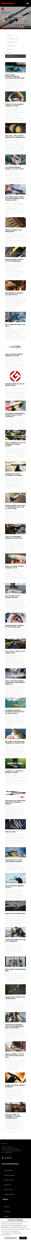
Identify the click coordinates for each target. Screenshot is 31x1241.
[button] (27, 3)
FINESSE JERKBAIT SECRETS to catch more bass (14, 260)
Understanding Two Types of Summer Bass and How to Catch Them (15, 507)
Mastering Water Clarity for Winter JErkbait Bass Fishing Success (14, 198)
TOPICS (9, 49)
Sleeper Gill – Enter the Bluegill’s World (14, 771)
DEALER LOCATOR (9, 1180)
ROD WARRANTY (8, 1170)
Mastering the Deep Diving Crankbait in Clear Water (15, 742)
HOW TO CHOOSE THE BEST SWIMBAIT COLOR (14, 567)
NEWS (9, 35)
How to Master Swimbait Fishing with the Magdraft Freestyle (15, 682)
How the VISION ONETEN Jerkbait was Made (13, 354)
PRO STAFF (11, 39)
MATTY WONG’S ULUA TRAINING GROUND (12, 596)
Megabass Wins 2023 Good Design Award (15, 384)
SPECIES (10, 46)
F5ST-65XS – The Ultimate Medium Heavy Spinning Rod (15, 136)
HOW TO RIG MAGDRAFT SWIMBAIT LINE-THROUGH (13, 537)
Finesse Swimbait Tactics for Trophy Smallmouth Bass (14, 1055)
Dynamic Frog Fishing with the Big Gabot (15, 997)
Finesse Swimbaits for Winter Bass (13, 230)
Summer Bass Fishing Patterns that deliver (13, 474)
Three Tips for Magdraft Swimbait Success (14, 105)
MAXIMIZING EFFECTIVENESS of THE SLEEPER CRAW (14, 626)
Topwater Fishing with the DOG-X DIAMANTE (15, 940)
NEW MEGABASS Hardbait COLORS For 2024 (14, 293)
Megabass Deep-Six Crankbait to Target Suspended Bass (13, 1116)
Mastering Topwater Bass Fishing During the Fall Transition (15, 415)
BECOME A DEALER (9, 1175)
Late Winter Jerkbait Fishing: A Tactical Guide (14, 168)
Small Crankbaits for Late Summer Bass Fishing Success (15, 444)
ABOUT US (7, 1206)
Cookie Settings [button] (10, 1238)
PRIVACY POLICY (8, 1189)
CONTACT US (7, 1185)
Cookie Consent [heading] (15, 1220)
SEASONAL (11, 42)
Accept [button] (23, 1238)
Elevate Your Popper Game (15, 913)
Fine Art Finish (10, 832)
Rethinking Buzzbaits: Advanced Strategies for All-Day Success (14, 711)
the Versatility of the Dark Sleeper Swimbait (13, 860)
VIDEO (9, 53)
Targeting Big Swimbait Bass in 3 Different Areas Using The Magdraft (14, 1026)
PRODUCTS (11, 56)
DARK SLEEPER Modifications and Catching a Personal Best (15, 76)
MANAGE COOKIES (9, 1194)
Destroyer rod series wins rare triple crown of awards (15, 802)
